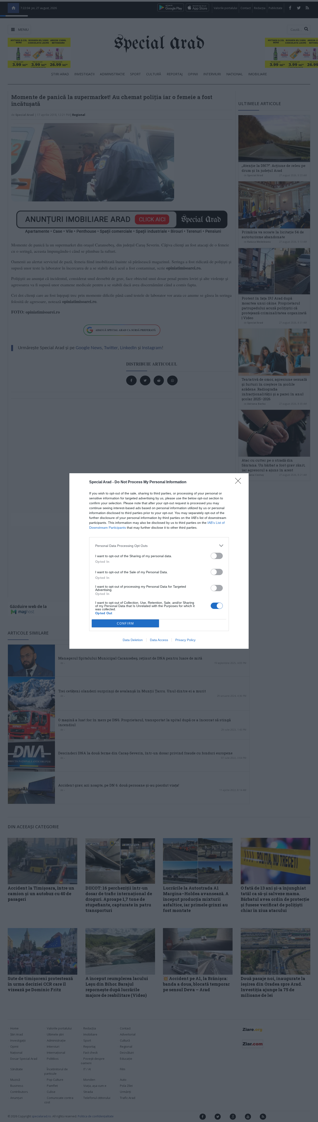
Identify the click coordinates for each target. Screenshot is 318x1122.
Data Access (159, 640)
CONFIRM (125, 623)
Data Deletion (133, 640)
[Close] (239, 482)
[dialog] (159, 561)
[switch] (217, 556)
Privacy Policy (185, 640)
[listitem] (159, 545)
